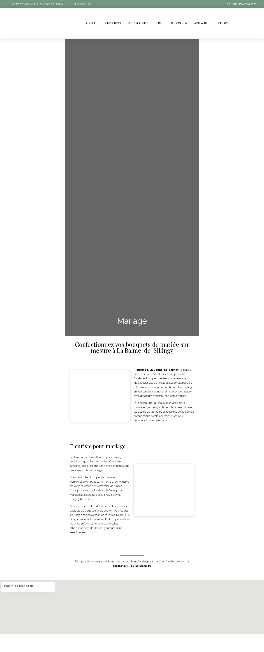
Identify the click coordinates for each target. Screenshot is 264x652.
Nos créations (137, 23)
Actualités (201, 23)
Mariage (132, 321)
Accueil (91, 23)
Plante (159, 23)
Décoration (179, 23)
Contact (222, 23)
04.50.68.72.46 (141, 565)
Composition (112, 23)
